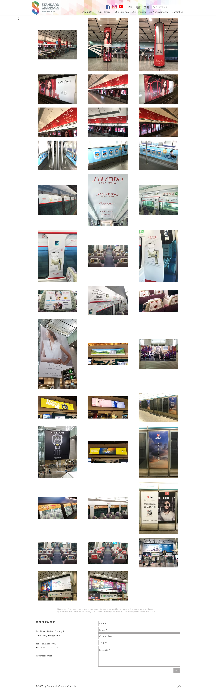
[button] (177, 12)
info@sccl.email (44, 655)
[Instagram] (114, 7)
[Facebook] (108, 7)
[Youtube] (121, 7)
